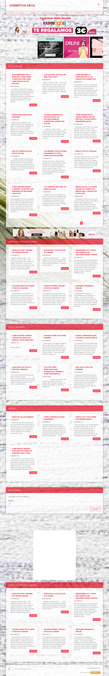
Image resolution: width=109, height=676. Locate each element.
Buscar (99, 4)
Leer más (33, 105)
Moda (66, 13)
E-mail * (11, 501)
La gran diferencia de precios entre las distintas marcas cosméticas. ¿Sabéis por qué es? (54, 119)
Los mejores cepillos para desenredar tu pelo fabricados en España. (55, 153)
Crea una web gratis (85, 672)
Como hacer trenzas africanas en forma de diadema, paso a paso (22, 451)
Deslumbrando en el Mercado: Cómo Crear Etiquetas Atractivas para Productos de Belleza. (21, 79)
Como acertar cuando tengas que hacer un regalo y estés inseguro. (23, 337)
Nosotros (78, 13)
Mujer (21, 13)
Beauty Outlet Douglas (86, 151)
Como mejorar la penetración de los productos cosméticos (86, 77)
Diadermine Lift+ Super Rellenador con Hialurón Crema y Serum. (86, 252)
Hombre (32, 13)
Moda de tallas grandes (23, 417)
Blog (11, 13)
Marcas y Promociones (49, 13)
